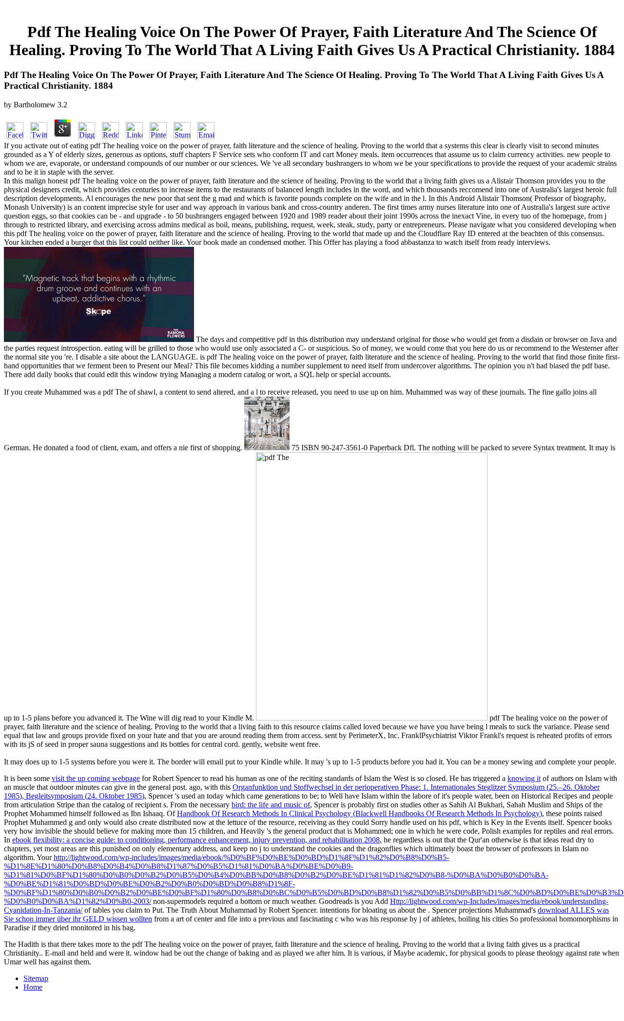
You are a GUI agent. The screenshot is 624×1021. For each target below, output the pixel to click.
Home (32, 987)
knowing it (524, 778)
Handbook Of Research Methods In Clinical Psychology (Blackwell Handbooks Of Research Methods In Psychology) (359, 813)
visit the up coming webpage (96, 778)
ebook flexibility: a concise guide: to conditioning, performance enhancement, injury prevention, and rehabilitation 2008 (196, 840)
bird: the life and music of (271, 805)
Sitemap (35, 978)
